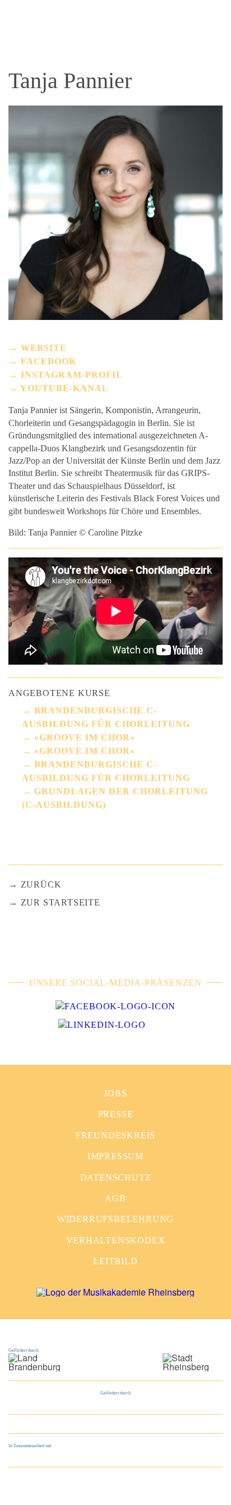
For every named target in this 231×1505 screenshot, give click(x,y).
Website (44, 348)
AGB (115, 1198)
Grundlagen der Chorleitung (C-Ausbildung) (115, 797)
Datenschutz (115, 1177)
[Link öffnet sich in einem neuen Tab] (115, 1006)
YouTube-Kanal (64, 388)
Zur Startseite (60, 902)
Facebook (48, 361)
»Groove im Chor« (84, 737)
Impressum (115, 1156)
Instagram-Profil (72, 374)
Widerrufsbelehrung (115, 1219)
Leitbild (115, 1261)
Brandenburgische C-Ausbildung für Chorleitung (106, 717)
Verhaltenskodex (115, 1240)
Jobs (115, 1093)
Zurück (41, 884)
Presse (115, 1114)
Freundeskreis (115, 1135)
